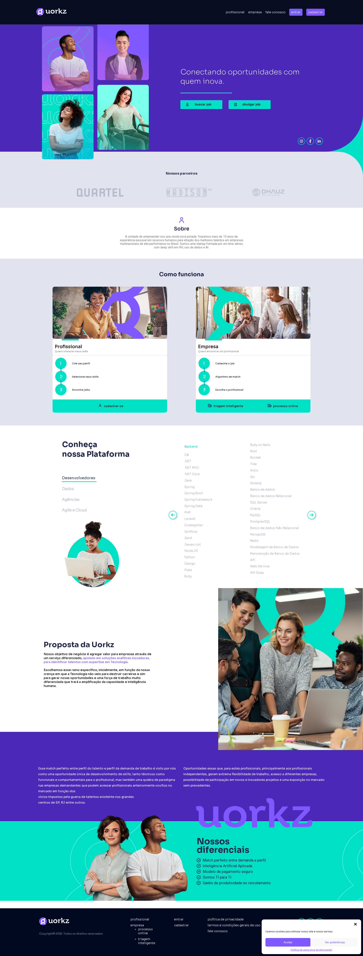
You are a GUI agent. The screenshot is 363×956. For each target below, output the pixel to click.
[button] (355, 924)
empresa (255, 12)
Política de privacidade (226, 919)
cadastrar (315, 12)
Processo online (145, 931)
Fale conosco (275, 12)
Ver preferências (335, 942)
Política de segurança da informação (311, 949)
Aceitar (288, 942)
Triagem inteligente (146, 941)
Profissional (235, 12)
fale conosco (218, 931)
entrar (296, 12)
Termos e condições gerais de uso (234, 925)
